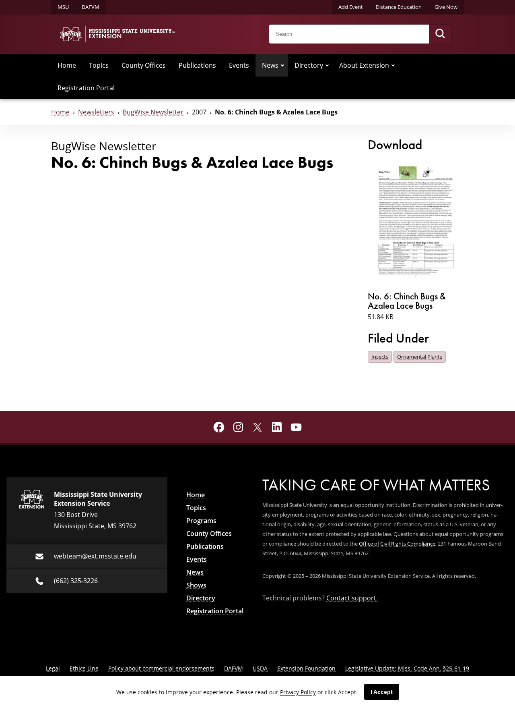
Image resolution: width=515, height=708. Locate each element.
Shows (196, 585)
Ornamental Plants (419, 356)
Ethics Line (84, 668)
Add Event (350, 6)
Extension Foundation (306, 668)
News (270, 65)
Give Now (446, 6)
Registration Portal (86, 87)
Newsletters (96, 112)
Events (239, 65)
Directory (309, 65)
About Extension (364, 65)
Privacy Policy (298, 692)
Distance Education (399, 6)
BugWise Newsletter (153, 112)
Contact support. (352, 598)
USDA (260, 668)
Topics (99, 65)
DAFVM (90, 6)
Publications (197, 65)
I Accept (382, 692)
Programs (201, 520)
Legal (53, 668)
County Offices (144, 65)
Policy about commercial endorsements (161, 668)
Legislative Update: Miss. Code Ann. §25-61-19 (407, 668)
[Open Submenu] (282, 65)
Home (67, 65)
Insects (379, 356)
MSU (63, 6)
